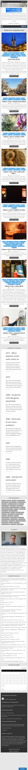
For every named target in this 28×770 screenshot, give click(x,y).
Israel (13, 512)
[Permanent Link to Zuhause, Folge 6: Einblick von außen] (14, 194)
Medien (19, 55)
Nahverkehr (13, 517)
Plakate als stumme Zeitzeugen (7, 633)
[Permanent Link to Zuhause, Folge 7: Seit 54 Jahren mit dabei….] (14, 157)
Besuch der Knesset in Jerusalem (8, 639)
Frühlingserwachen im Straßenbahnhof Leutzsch (10, 644)
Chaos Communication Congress (14, 557)
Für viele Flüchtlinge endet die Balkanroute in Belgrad (11, 606)
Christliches (16, 52)
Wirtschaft (20, 524)
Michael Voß (11, 103)
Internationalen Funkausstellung (7, 561)
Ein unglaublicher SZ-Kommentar (7, 586)
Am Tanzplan (6, 699)
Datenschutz (13, 502)
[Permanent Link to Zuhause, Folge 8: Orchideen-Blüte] (14, 122)
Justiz (4, 514)
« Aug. (2, 689)
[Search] (22, 26)
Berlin (14, 500)
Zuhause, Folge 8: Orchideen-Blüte (14, 137)
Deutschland (6, 54)
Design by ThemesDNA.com (14, 751)
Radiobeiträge (6, 519)
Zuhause (23, 99)
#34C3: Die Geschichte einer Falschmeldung (9, 661)
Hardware (22, 509)
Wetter (13, 524)
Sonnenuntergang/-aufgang (10, 246)
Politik (24, 55)
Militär (16, 515)
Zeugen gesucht (4, 602)
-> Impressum (4, 730)
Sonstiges (5, 520)
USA (11, 522)
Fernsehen (20, 505)
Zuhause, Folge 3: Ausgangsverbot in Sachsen (14, 333)
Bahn (9, 500)
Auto (4, 500)
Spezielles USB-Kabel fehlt (6, 655)
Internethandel (13, 510)
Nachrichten (15, 244)
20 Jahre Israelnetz (5, 637)
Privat (16, 206)
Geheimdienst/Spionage (7, 509)
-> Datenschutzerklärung (6, 728)
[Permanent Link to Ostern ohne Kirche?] (14, 42)
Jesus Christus (6, 55)
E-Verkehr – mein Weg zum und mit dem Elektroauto (12, 718)
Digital (12, 54)
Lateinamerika (19, 514)
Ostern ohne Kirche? (14, 59)
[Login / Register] (26, 26)
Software (22, 519)
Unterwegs (5, 522)
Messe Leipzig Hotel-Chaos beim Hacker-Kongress (11, 627)
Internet (23, 54)
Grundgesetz (16, 23)
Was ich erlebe (14, 57)
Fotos (23, 98)
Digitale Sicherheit (12, 504)
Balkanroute (15, 562)
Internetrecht (6, 512)
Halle (16, 509)
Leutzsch (10, 99)
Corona (22, 52)
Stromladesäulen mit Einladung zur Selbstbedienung (11, 616)
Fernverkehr (5, 507)
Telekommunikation (20, 520)
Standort (12, 520)
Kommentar (13, 55)
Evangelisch (12, 243)
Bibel (10, 52)
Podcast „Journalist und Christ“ (8, 713)
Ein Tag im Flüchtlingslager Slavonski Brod (9, 653)
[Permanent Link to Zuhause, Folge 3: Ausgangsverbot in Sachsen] (14, 317)
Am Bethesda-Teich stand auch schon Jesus (9, 620)
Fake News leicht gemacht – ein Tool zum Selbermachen (12, 583)
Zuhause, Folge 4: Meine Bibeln (14, 286)
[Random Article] (24, 26)
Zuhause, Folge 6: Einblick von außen (14, 210)
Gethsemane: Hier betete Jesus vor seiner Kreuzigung (12, 598)
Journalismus (20, 512)
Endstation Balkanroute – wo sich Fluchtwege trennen (11, 650)
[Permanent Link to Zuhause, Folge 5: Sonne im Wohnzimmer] (14, 230)
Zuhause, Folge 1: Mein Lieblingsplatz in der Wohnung (11, 629)
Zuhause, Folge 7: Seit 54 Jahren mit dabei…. (14, 172)
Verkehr (16, 522)
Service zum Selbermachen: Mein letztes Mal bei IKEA (11, 657)
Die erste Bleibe (4, 635)
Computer (5, 502)
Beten (6, 52)
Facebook (13, 505)
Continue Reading (13, 76)
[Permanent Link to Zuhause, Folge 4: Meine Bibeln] (14, 268)
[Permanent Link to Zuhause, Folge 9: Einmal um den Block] (14, 87)
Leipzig (5, 99)
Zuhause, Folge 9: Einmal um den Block (14, 101)
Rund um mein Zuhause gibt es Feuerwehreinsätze (11, 622)
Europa (17, 54)
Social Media (14, 519)
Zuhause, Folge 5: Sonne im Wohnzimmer (14, 249)
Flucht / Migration (15, 507)
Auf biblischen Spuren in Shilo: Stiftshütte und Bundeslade (12, 613)
